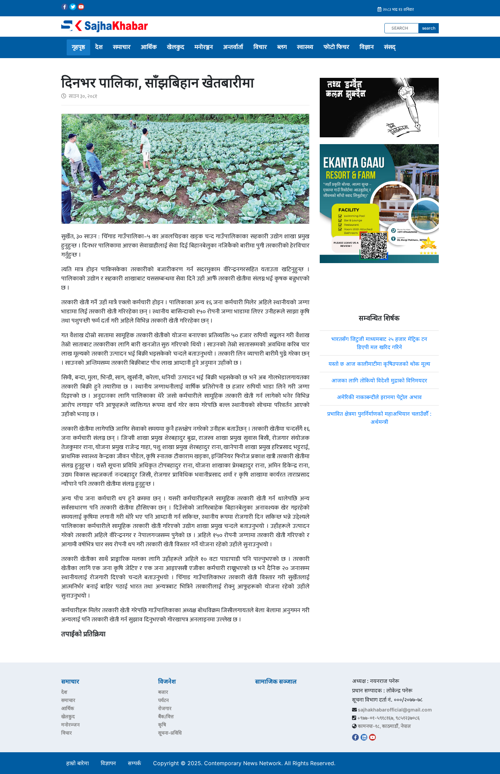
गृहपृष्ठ (78, 47)
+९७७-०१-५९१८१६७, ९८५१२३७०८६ (388, 718)
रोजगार (164, 708)
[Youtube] (81, 6)
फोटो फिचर (336, 47)
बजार (163, 692)
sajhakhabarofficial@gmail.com (395, 709)
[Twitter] (72, 6)
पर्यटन (163, 700)
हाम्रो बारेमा (77, 763)
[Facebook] (64, 6)
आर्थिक (149, 47)
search (428, 28)
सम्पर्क (134, 763)
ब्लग (282, 47)
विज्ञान (367, 47)
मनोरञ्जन (204, 47)
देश (99, 47)
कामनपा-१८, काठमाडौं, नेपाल (384, 726)
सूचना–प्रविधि (170, 733)
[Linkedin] (364, 737)
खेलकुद (175, 47)
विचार (260, 47)
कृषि (162, 724)
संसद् (390, 47)
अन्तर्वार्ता (233, 47)
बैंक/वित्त (166, 716)
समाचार (122, 47)
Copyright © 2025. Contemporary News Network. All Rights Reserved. (246, 763)
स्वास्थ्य (305, 47)
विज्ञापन (108, 763)
